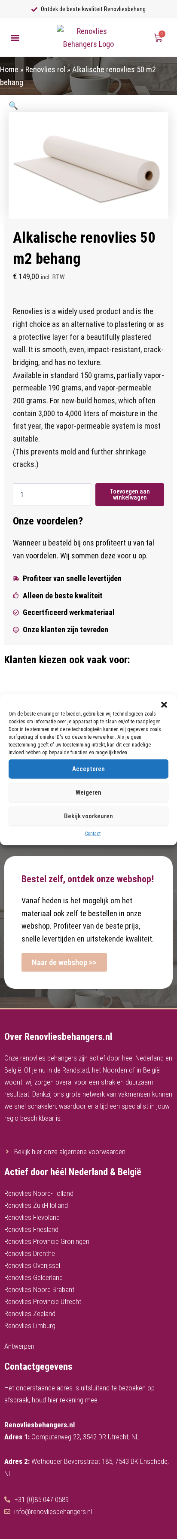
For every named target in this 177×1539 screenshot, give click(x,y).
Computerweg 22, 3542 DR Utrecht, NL (85, 1436)
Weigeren (88, 792)
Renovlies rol (45, 69)
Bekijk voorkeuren (88, 816)
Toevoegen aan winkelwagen (130, 495)
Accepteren (88, 769)
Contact (93, 833)
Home (9, 69)
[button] (164, 704)
